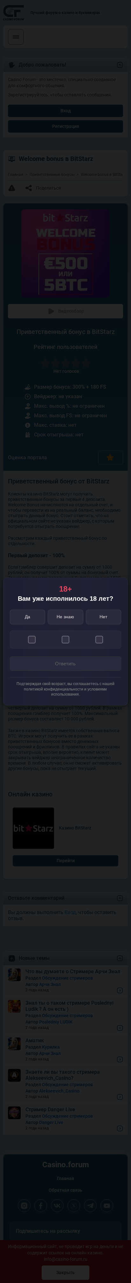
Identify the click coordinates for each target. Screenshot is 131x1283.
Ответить (65, 663)
